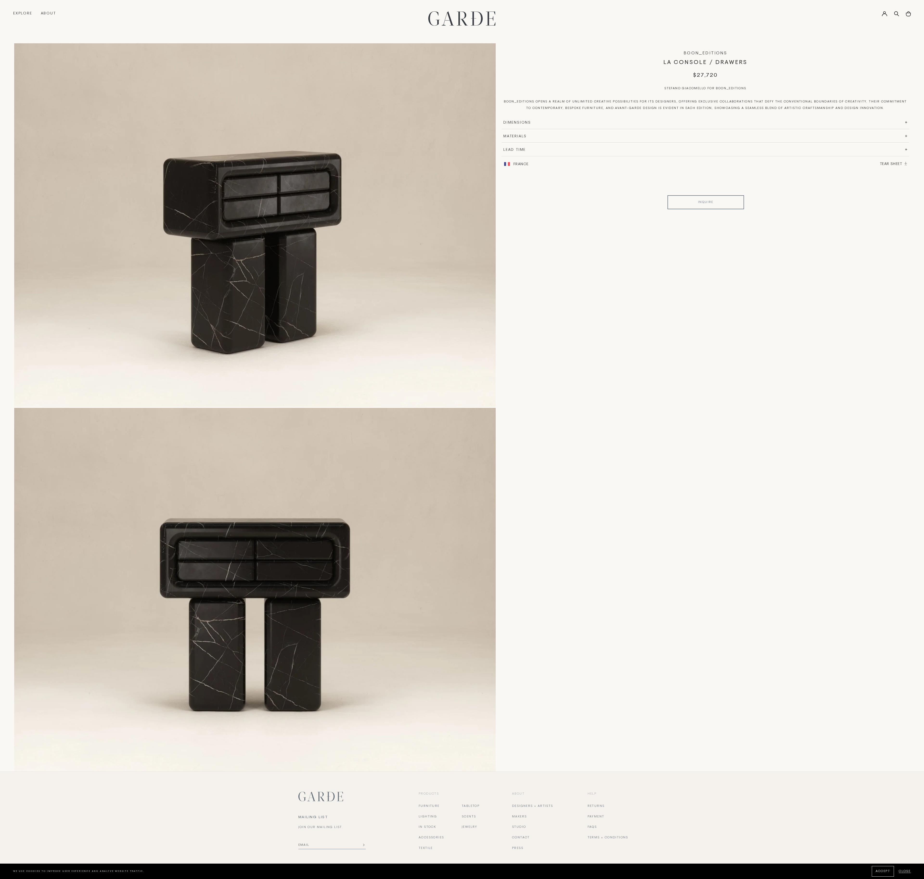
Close (905, 871)
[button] (908, 15)
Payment (596, 816)
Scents (469, 816)
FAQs (592, 827)
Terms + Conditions (608, 837)
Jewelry (469, 827)
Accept (883, 871)
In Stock (427, 827)
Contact (521, 837)
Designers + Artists (532, 806)
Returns (596, 806)
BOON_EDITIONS (705, 53)
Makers (519, 816)
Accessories (431, 837)
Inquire (705, 202)
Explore (22, 13)
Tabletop (471, 806)
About (48, 13)
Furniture (429, 806)
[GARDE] (461, 18)
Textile (426, 848)
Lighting (428, 816)
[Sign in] (884, 15)
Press (517, 848)
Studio (519, 827)
